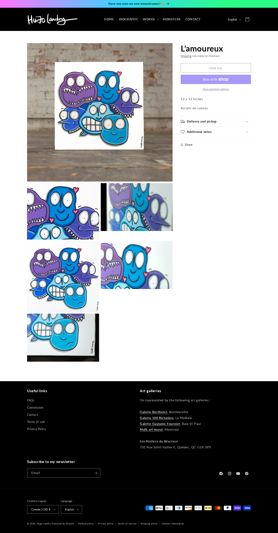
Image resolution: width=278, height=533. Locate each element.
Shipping (186, 55)
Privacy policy (106, 523)
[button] (150, 19)
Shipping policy (149, 523)
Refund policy (86, 523)
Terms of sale (36, 422)
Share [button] (189, 144)
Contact (32, 414)
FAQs (30, 400)
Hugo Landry (44, 523)
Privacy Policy (36, 429)
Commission (35, 407)
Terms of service (127, 523)
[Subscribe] (95, 473)
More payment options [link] (216, 89)
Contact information (173, 523)
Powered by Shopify (63, 523)
